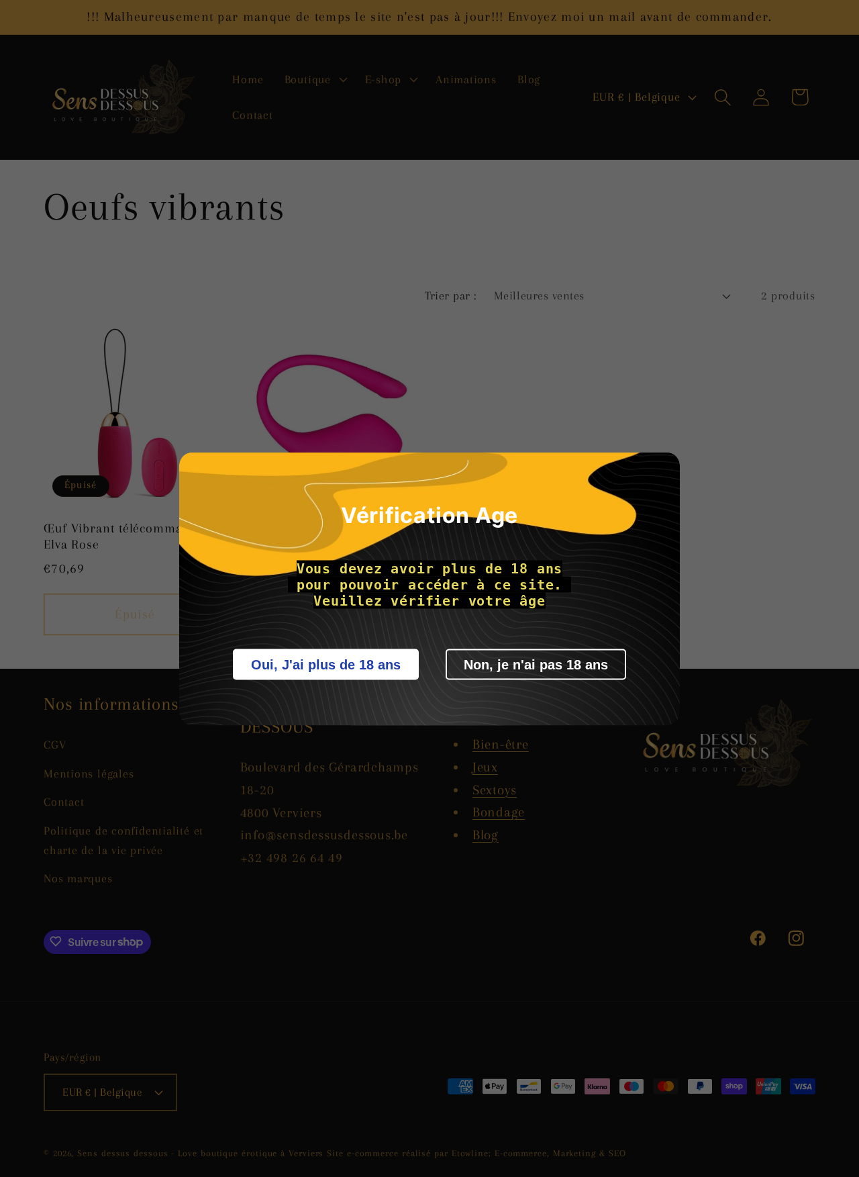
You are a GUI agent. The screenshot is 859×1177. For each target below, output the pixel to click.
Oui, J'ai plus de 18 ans (326, 664)
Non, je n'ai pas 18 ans (536, 664)
